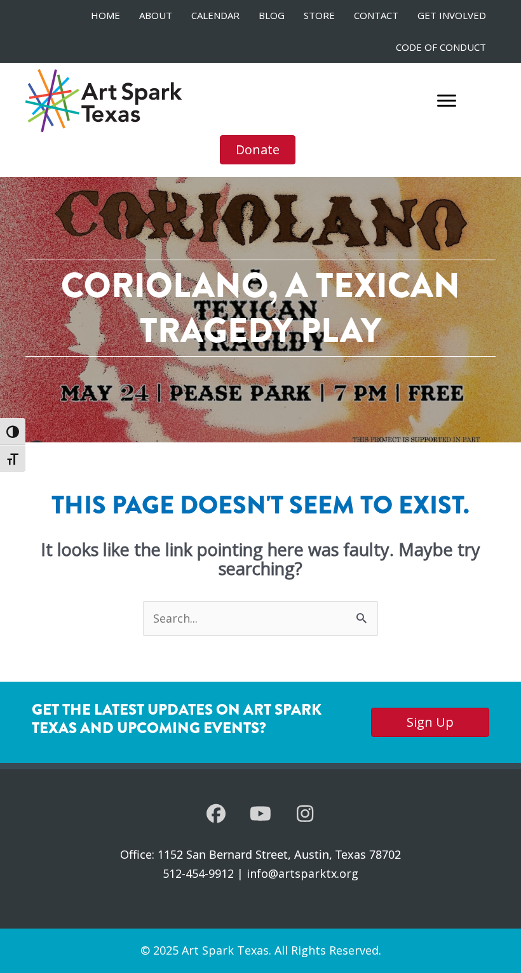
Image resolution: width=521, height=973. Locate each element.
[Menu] (446, 101)
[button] (216, 814)
